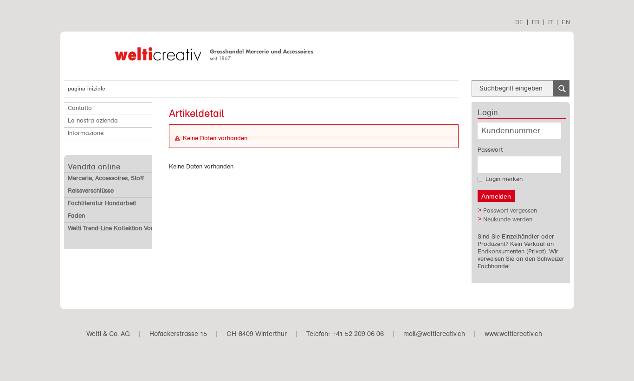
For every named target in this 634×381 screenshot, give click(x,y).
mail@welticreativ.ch (434, 334)
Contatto (80, 108)
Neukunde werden (507, 219)
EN (566, 22)
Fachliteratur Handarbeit (102, 203)
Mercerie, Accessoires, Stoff (106, 178)
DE (519, 22)
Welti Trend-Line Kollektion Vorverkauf (121, 228)
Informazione (86, 133)
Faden (76, 216)
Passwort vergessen (510, 210)
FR (535, 22)
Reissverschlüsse (91, 190)
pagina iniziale (86, 88)
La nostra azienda (93, 120)
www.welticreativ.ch (513, 334)
